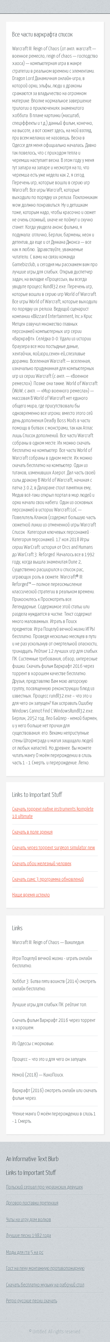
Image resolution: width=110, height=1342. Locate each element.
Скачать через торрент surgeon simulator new (53, 847)
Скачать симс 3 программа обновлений (48, 879)
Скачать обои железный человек (41, 863)
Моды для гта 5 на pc (24, 1252)
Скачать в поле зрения (32, 832)
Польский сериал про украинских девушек (44, 1187)
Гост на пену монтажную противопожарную (45, 1268)
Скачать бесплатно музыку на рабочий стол (45, 1285)
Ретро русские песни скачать (31, 1300)
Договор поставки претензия (32, 1203)
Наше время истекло (31, 895)
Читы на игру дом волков (28, 1219)
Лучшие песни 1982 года (28, 1235)
